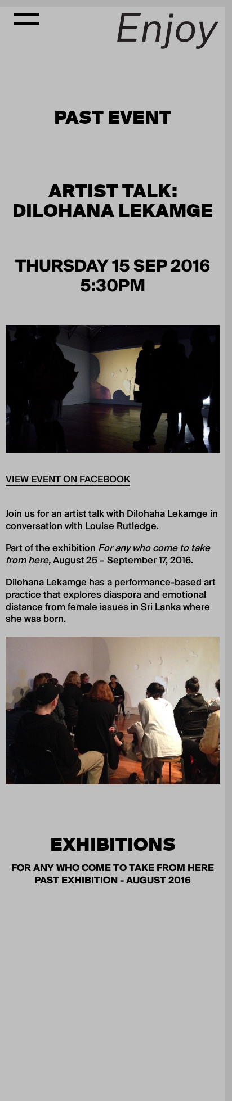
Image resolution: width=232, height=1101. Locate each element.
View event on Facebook (68, 480)
